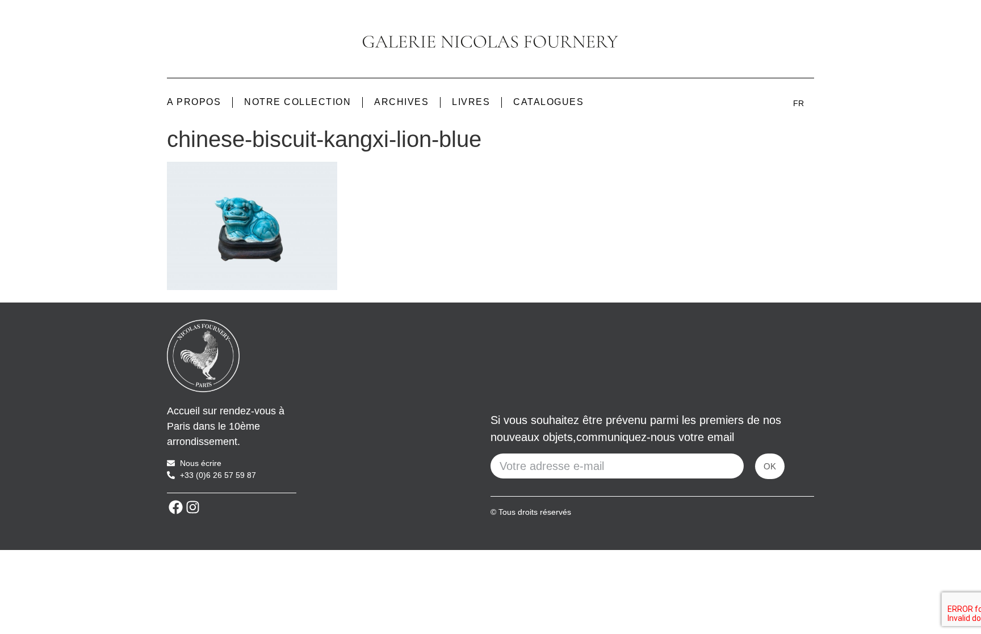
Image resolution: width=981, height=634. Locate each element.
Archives (401, 102)
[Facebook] (175, 507)
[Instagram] (192, 507)
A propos (194, 102)
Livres (471, 102)
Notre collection (297, 102)
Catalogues (548, 102)
